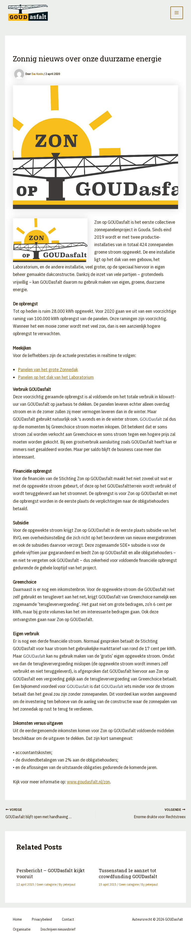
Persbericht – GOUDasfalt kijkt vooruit (50, 873)
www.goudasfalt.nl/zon (88, 782)
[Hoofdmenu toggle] (176, 12)
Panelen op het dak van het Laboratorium (56, 377)
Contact (68, 919)
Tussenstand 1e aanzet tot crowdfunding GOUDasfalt (128, 873)
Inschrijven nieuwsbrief (58, 929)
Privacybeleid (42, 919)
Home (17, 919)
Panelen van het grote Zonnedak (48, 369)
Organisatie (22, 929)
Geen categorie (46, 884)
